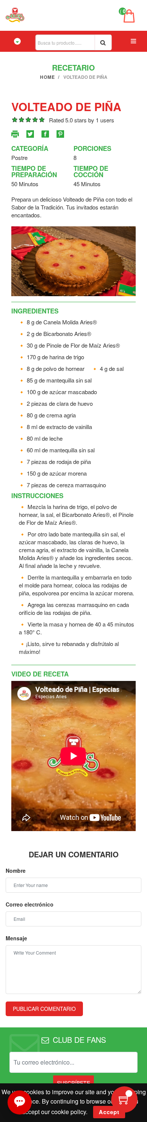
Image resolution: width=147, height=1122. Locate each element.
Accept (109, 1112)
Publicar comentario (44, 1008)
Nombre (16, 870)
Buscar (103, 42)
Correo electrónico (30, 904)
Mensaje (16, 938)
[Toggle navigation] (17, 41)
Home (47, 77)
